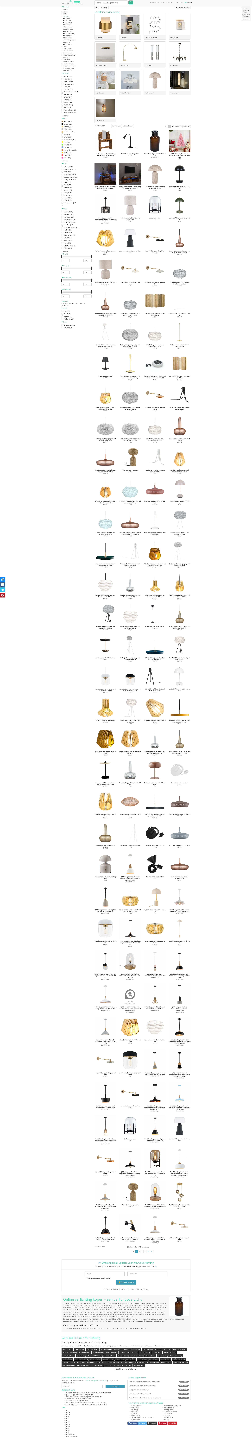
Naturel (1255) (68, 127)
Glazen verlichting (145, 1352)
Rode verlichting (81, 1356)
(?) (189, 126)
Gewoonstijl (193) (69, 220)
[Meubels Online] (96, 7)
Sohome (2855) (69, 214)
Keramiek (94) (68, 105)
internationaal (84, 1401)
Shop (65, 209)
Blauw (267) (68, 147)
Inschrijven (115, 1386)
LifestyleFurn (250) (70, 180)
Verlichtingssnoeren (70, 40)
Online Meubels (136, 1406)
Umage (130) (68, 192)
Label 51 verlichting (111, 1352)
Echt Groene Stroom (72, 1397)
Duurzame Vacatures (72, 1401)
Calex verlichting (142, 1359)
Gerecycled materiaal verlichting (129, 1352)
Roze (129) (67, 158)
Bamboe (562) (68, 89)
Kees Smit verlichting (127, 1362)
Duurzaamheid (169, 1408)
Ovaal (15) (67, 314)
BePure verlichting (110, 1356)
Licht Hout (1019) (69, 132)
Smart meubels (67, 70)
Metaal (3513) (68, 76)
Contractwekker (70, 1403)
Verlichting (66, 16)
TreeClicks (68, 1393)
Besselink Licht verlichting (70, 1352)
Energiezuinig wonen (69, 66)
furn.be (67, 1412)
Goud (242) (67, 152)
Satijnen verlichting (110, 1365)
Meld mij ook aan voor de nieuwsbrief (98, 1278)
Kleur (64, 118)
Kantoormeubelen (68, 64)
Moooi (147, 1312)
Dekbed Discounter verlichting (71, 1362)
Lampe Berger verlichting (124, 1365)
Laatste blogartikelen (136, 1377)
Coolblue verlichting (98, 1352)
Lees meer (246, 19)
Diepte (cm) (66, 289)
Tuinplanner (168, 1414)
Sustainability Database (72, 1404)
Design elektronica (68, 68)
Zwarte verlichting (108, 1359)
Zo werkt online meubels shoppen (142, 1417)
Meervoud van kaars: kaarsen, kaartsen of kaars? (158, 1382)
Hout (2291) (68, 79)
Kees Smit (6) (68, 248)
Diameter (66, 301)
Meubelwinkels (136, 1416)
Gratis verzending (69, 325)
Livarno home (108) (70, 203)
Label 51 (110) (68, 200)
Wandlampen (68, 25)
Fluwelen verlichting (84, 1352)
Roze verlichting (130, 1359)
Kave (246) (67, 182)
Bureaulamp (68, 44)
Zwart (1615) (68, 124)
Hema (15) (67, 243)
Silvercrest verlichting (88, 1362)
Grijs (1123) (67, 129)
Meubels (66, 7)
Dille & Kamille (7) (69, 245)
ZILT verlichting (119, 1359)
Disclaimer (134, 1412)
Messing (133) (68, 102)
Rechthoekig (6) (69, 319)
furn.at (67, 1416)
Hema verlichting (101, 1362)
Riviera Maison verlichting (181, 1362)
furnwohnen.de (70, 1434)
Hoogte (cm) (67, 266)
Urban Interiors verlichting (162, 1349)
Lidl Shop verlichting (92, 1349)
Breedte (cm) (67, 278)
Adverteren (167, 1416)
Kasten (65, 46)
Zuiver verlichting (67, 1349)
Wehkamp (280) (69, 217)
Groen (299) (68, 145)
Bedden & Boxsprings (69, 55)
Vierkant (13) (68, 316)
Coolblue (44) (68, 233)
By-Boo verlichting (135, 1349)
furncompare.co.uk (71, 1436)
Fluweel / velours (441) (71, 92)
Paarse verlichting (166, 1362)
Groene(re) (77, 2)
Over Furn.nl (135, 1408)
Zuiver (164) (68, 187)
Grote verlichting (165, 1359)
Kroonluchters (68, 27)
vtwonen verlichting (123, 1356)
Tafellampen (68, 22)
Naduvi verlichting (163, 1356)
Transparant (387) (69, 140)
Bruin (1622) (68, 121)
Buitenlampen (68, 29)
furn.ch (67, 1424)
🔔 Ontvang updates (126, 1282)
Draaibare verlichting (68, 1356)
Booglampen (68, 35)
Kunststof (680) (69, 84)
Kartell (96, 1316)
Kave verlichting (156, 1352)
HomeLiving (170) (69, 222)
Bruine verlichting (79, 1349)
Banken (65, 9)
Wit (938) (67, 134)
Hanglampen (68, 18)
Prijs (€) (65, 254)
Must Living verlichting (69, 1365)
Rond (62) (67, 311)
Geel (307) (67, 142)
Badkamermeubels (68, 61)
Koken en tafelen (68, 51)
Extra (65, 322)
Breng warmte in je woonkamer (158, 1390)
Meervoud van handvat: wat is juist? (158, 1394)
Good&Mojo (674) (70, 174)
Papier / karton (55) (70, 110)
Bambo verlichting (139, 1365)
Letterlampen (68, 38)
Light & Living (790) (70, 169)
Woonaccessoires (68, 53)
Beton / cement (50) (70, 112)
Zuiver (121, 1319)
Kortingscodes (168, 1410)
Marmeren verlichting (170, 1352)
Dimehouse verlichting (137, 1356)
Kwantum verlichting (106, 1349)
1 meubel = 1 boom (170, 1412)
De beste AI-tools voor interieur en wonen (158, 1386)
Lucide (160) (68, 190)
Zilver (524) (67, 137)
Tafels (64, 14)
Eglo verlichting (154, 1362)
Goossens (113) (69, 195)
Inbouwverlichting (69, 33)
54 (148, 1251)
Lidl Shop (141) (68, 225)
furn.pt (67, 1428)
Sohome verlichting (113, 1362)
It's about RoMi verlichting (95, 1356)
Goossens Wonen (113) (71, 227)
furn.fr (67, 1410)
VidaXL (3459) (68, 167)
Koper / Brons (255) (70, 150)
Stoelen (65, 12)
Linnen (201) (68, 97)
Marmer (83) (68, 107)
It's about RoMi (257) (70, 177)
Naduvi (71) (67, 230)
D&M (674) (67, 172)
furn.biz (67, 1430)
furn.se (67, 1422)
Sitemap (134, 1414)
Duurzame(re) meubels (181, 126)
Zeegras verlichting (96, 1365)
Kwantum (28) (68, 240)
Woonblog (134, 1410)
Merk (64, 164)
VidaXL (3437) (68, 212)
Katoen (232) (68, 94)
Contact (166, 1419)
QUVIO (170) (68, 185)
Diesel (115, 1319)
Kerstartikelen (67, 59)
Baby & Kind (66, 57)
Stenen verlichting (67, 1359)
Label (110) (67, 198)
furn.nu (67, 1418)
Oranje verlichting (148, 1349)
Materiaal (66, 73)
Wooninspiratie (169, 1417)
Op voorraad (68, 328)
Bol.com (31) (68, 238)
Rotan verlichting (150, 1356)
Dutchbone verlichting (179, 1359)
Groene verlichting (95, 1359)
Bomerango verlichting (81, 1359)
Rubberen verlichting (83, 1365)
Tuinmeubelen (67, 48)
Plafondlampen (68, 31)
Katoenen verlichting (176, 1356)
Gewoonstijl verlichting (141, 1362)
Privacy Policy (135, 1419)
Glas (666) (67, 87)
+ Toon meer (65, 115)
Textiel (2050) (68, 81)
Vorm (65, 308)
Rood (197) (67, 155)
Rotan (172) (67, 100)
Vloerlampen (68, 20)
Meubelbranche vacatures (172, 1406)
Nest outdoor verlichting (179, 1349)
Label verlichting (153, 1359)
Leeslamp (67, 42)
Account (179, 2)
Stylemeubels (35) (69, 235)
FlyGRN (67, 1395)
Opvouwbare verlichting (121, 1349)
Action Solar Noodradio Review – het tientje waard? (158, 1398)
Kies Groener (69, 1399)
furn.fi (67, 1432)
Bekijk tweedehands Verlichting (126, 1369)
